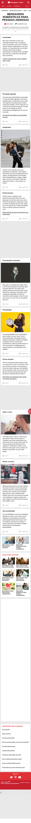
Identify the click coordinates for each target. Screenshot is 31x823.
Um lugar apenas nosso (8, 746)
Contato (22, 782)
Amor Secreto (6, 729)
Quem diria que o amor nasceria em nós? (13, 767)
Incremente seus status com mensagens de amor (15, 116)
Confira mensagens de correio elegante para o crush (15, 59)
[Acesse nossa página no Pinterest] (15, 777)
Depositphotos (15, 783)
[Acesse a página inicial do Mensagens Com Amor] (15, 2)
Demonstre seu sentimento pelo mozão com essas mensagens (14, 377)
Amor (25, 10)
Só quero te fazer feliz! (8, 738)
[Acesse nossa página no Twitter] (11, 777)
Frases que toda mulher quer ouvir (11, 754)
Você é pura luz (6, 733)
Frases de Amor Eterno (8, 750)
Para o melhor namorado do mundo (12, 759)
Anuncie (27, 782)
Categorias (4, 10)
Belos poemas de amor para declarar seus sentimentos (15, 213)
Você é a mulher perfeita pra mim (11, 763)
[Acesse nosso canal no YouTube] (19, 777)
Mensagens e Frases (16, 10)
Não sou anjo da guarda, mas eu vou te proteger (15, 742)
